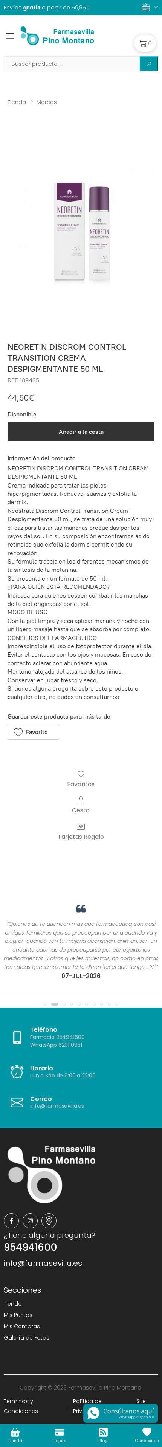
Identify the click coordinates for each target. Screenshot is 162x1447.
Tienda (17, 102)
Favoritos (81, 784)
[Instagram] (30, 1220)
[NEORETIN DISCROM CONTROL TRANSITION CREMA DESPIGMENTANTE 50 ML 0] (81, 233)
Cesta (81, 810)
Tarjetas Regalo (81, 836)
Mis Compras (22, 1326)
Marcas (47, 102)
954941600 (30, 1247)
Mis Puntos (18, 1315)
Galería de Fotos (26, 1337)
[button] (145, 43)
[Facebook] (11, 1220)
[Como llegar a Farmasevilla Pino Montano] (49, 1220)
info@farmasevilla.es (43, 1263)
